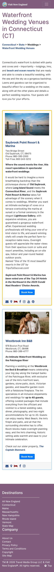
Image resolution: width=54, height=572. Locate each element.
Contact (6, 541)
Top (50, 565)
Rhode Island (9, 518)
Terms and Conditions (14, 548)
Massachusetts (10, 511)
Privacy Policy (10, 545)
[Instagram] (25, 301)
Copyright (7, 552)
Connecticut (9, 44)
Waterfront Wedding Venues (18, 48)
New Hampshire (10, 515)
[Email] (7, 301)
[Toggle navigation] (46, 4)
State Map (7, 525)
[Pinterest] (34, 301)
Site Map (7, 555)
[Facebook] (20, 301)
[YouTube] (29, 301)
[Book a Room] (16, 301)
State (22, 44)
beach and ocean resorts (21, 70)
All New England (11, 501)
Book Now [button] (27, 292)
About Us (7, 538)
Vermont (6, 522)
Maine (5, 508)
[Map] (11, 301)
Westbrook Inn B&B (18, 341)
